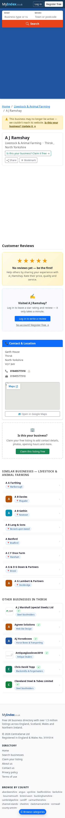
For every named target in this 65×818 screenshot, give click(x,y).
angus (22, 791)
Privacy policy (10, 772)
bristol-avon (26, 795)
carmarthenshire (37, 799)
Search (34, 23)
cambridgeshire (10, 799)
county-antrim (9, 807)
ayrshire (31, 791)
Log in (38, 4)
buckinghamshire (43, 795)
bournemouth (10, 795)
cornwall (55, 803)
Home (6, 106)
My (12, 4)
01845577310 (17, 371)
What (7, 13)
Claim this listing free (32, 451)
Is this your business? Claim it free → (28, 153)
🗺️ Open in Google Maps (32, 414)
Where (38, 13)
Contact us (8, 768)
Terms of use (9, 776)
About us (7, 763)
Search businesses (13, 755)
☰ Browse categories (32, 811)
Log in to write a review (32, 318)
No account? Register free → (32, 325)
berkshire (57, 791)
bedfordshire (44, 791)
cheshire (24, 803)
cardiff (23, 799)
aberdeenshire (9, 791)
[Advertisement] (32, 62)
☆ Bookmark (28, 160)
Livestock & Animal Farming (32, 106)
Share (13, 160)
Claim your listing (12, 759)
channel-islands (10, 803)
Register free (53, 4)
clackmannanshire (40, 803)
